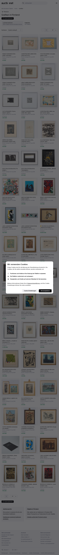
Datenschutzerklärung (33, 283)
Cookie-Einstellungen (30, 291)
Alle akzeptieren (45, 291)
